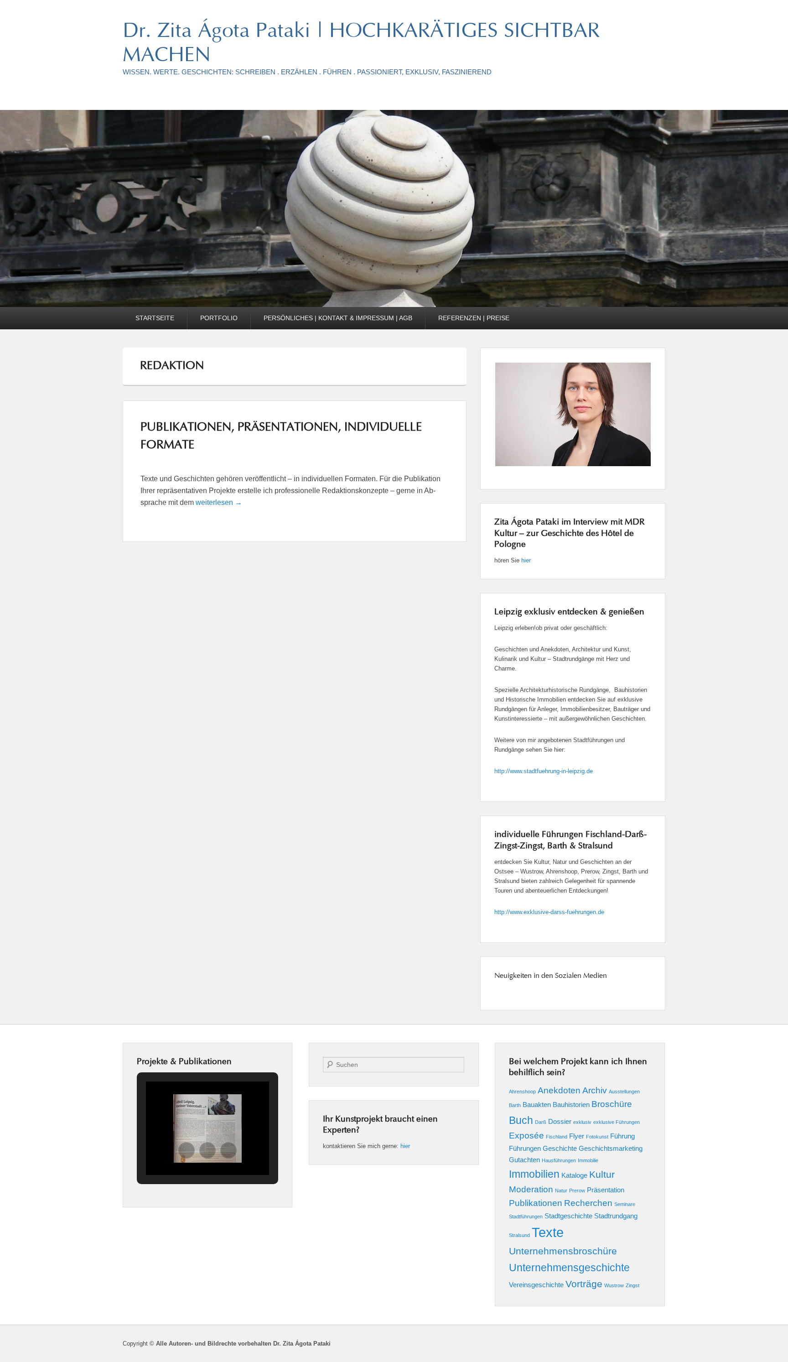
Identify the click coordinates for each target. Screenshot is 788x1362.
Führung (622, 1136)
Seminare (624, 1204)
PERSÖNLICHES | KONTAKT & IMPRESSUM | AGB (338, 318)
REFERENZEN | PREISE (473, 318)
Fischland (556, 1136)
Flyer (576, 1136)
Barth (515, 1105)
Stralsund (519, 1235)
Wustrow (614, 1285)
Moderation (531, 1189)
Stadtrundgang (616, 1216)
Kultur (602, 1174)
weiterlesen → (219, 502)
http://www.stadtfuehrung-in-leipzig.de (543, 771)
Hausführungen (559, 1160)
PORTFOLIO (219, 318)
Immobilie (588, 1160)
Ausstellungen (624, 1091)
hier (526, 560)
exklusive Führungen (616, 1122)
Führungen (525, 1148)
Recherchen (588, 1203)
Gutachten (524, 1160)
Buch (521, 1120)
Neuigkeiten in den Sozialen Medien (550, 976)
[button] (186, 1150)
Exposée (526, 1135)
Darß (540, 1122)
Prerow (577, 1190)
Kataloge (574, 1175)
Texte (548, 1232)
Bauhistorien (571, 1104)
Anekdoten (559, 1090)
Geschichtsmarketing (611, 1148)
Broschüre (611, 1104)
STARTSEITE (154, 318)
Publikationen (535, 1203)
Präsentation (605, 1190)
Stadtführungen (526, 1216)
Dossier (559, 1121)
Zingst (632, 1285)
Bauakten (537, 1104)
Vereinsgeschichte (536, 1285)
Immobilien (534, 1174)
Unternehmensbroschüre (563, 1251)
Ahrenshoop (522, 1091)
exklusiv (582, 1122)
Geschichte (560, 1148)
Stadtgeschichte (568, 1216)
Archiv (594, 1090)
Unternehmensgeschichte (569, 1268)
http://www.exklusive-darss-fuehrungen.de (549, 912)
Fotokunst (597, 1136)
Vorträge (583, 1284)
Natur (561, 1190)
